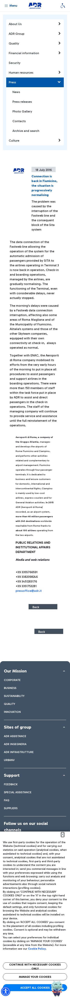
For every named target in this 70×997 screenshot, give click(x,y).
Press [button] (12, 82)
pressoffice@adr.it (29, 591)
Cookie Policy (37, 948)
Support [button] (11, 775)
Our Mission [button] (15, 671)
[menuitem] (12, 680)
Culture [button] (14, 140)
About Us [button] (15, 24)
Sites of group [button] (17, 727)
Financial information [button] (24, 53)
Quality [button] (14, 43)
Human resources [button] (21, 72)
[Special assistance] (63, 5)
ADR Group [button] (16, 34)
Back (35, 607)
